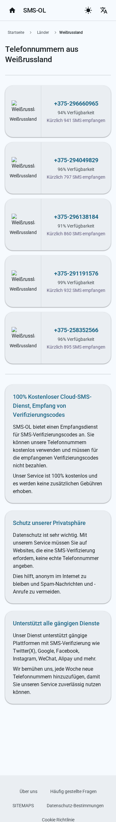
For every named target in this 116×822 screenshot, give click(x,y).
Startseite (16, 32)
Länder (43, 32)
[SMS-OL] (12, 10)
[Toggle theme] (88, 10)
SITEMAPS (23, 805)
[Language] (104, 10)
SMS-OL (34, 10)
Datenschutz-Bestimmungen (75, 805)
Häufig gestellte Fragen (73, 791)
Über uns (28, 791)
